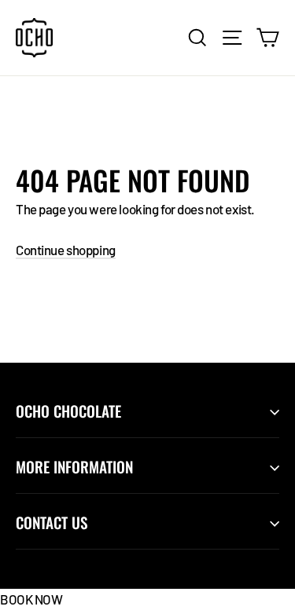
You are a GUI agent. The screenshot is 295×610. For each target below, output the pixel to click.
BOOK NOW (31, 599)
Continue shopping (66, 250)
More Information (74, 466)
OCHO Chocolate (68, 411)
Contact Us (51, 522)
